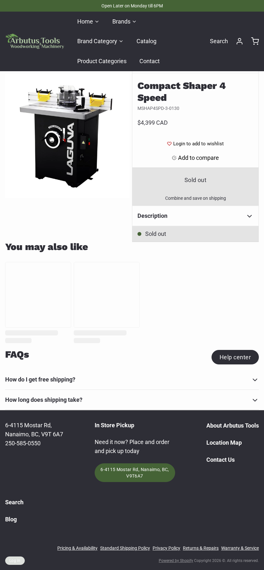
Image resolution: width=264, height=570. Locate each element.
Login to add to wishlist (198, 144)
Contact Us (220, 459)
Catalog (146, 41)
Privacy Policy (166, 548)
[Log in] (237, 41)
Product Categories (102, 61)
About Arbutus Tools (232, 425)
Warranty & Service (240, 548)
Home (85, 21)
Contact (149, 61)
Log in (15, 560)
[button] (195, 180)
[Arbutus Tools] (34, 41)
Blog (11, 519)
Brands (121, 21)
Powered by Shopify (176, 560)
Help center (235, 357)
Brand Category (97, 41)
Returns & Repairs (201, 548)
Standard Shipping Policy (125, 548)
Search (219, 41)
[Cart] (252, 41)
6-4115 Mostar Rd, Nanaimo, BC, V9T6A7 (134, 472)
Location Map (224, 442)
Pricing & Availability (77, 548)
